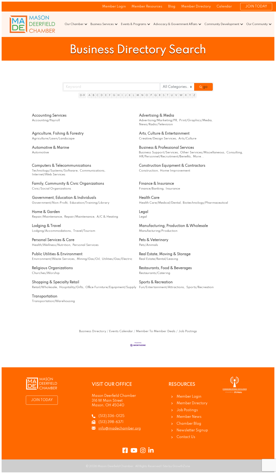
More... (198, 156)
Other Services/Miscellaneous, (202, 152)
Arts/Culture (187, 138)
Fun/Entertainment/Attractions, (162, 287)
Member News (189, 417)
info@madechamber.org (119, 428)
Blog (171, 6)
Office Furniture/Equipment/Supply (110, 287)
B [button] (93, 95)
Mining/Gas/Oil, (89, 259)
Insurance (173, 188)
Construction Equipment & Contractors (172, 165)
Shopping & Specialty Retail (55, 282)
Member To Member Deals (155, 331)
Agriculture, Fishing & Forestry (58, 133)
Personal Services (86, 245)
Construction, (149, 170)
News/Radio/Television (156, 124)
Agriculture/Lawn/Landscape (53, 138)
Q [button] (155, 95)
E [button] (106, 95)
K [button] (130, 95)
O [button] (147, 95)
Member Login (114, 6)
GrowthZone (181, 466)
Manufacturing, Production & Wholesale (173, 226)
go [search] (205, 87)
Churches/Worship (46, 273)
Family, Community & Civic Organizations (68, 183)
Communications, (92, 170)
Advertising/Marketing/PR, (158, 120)
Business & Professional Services (166, 148)
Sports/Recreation (200, 287)
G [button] (114, 95)
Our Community (257, 24)
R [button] (159, 95)
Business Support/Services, (159, 152)
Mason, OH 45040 (108, 405)
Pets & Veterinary (153, 240)
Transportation (44, 296)
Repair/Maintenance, (47, 216)
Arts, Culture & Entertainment (164, 133)
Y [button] (190, 95)
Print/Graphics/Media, (196, 120)
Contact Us (186, 437)
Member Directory (196, 6)
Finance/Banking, (151, 188)
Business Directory (92, 331)
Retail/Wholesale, (45, 287)
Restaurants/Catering (154, 273)
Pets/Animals (148, 245)
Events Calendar (121, 331)
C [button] (97, 95)
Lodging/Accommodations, (52, 231)
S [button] (163, 95)
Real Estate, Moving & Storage (165, 254)
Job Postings (187, 331)
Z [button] (194, 95)
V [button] (176, 95)
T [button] (167, 95)
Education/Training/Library (89, 202)
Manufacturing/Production (158, 231)
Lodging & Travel (46, 226)
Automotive (40, 152)
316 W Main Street (107, 400)
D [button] (102, 95)
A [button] (89, 95)
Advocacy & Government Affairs (175, 24)
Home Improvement (175, 170)
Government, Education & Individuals (64, 198)
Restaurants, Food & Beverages (165, 268)
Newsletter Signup (192, 430)
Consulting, (234, 152)
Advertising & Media (156, 115)
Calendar (224, 6)
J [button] (125, 95)
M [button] (138, 95)
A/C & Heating (107, 216)
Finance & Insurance (156, 183)
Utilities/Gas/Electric (117, 259)
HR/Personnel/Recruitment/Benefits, (165, 156)
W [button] (181, 95)
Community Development (221, 24)
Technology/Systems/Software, (55, 170)
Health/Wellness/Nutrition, (51, 245)
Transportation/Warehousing (53, 301)
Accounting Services (49, 115)
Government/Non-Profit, (50, 202)
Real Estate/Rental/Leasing (158, 259)
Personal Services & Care (53, 240)
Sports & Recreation (156, 282)
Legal (143, 212)
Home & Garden (46, 212)
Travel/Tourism (84, 231)
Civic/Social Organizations (51, 188)
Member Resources (147, 6)
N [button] (142, 95)
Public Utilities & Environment (57, 254)
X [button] (186, 95)
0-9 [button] (82, 95)
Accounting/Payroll (46, 120)
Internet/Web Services (48, 174)
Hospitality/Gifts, (71, 287)
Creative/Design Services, (158, 138)
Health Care (149, 198)
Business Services (102, 24)
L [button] (133, 95)
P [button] (151, 95)
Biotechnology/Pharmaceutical (205, 202)
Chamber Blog (189, 424)
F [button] (110, 95)
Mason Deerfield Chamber (114, 396)
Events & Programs (133, 24)
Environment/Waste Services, (54, 259)
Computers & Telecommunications (61, 165)
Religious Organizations (52, 268)
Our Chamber (74, 24)
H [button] (118, 95)
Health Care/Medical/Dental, (160, 202)
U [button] (172, 95)
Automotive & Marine (50, 148)
